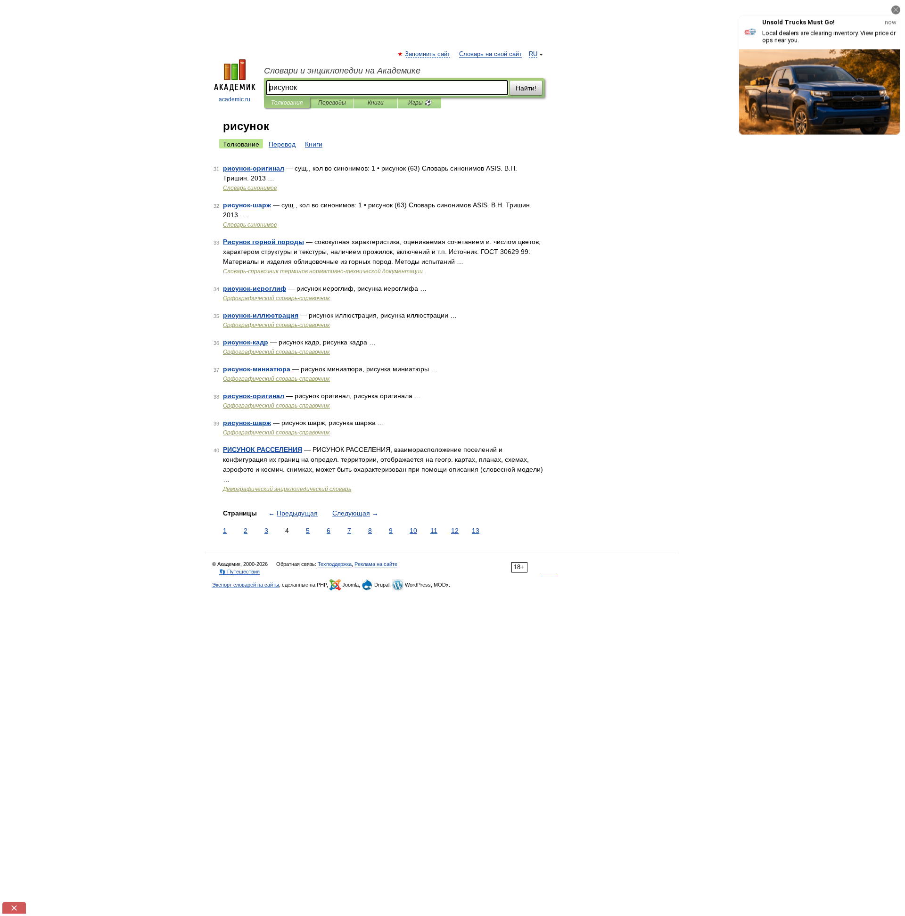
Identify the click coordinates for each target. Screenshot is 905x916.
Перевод (282, 144)
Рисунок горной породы (263, 241)
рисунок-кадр (245, 342)
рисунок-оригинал (253, 168)
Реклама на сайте (375, 564)
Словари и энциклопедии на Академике (342, 70)
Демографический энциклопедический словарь (287, 489)
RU (533, 54)
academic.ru (234, 99)
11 (433, 530)
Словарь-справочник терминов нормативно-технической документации (323, 271)
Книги (376, 102)
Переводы (332, 102)
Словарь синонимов (250, 188)
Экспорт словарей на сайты (245, 585)
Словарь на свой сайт (490, 54)
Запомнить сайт (428, 54)
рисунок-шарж (247, 205)
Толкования (287, 102)
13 (475, 530)
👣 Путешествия (239, 571)
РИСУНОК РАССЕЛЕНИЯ (262, 449)
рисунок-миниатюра (256, 369)
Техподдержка (335, 564)
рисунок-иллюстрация (260, 315)
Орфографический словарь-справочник (276, 298)
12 (455, 530)
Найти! (526, 88)
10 (413, 530)
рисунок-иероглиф (254, 288)
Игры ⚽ (419, 102)
